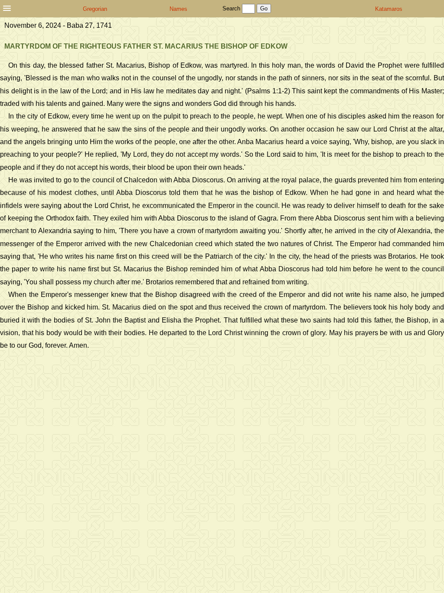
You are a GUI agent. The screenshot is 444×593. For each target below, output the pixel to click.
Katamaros (388, 9)
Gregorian (95, 9)
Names (178, 9)
